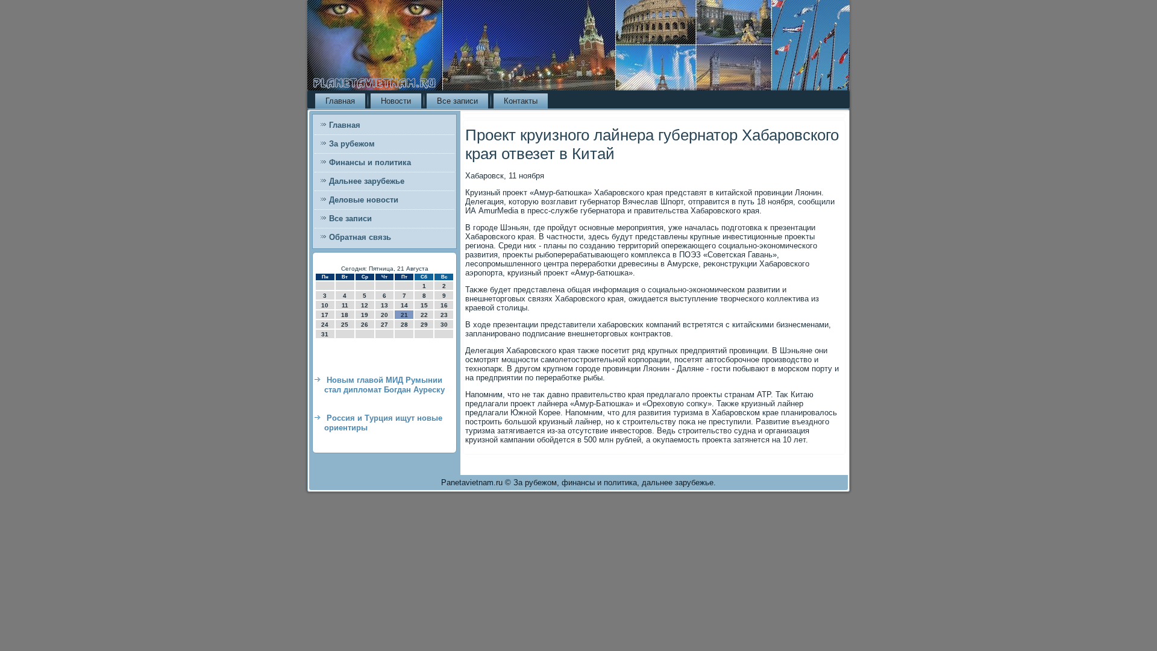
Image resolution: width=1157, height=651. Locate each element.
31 (324, 334)
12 (364, 305)
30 (444, 324)
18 (344, 315)
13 (384, 305)
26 (364, 324)
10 (324, 305)
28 (404, 324)
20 (384, 315)
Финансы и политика (370, 162)
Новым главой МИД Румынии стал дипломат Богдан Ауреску (384, 385)
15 (424, 305)
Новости (396, 100)
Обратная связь (360, 237)
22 (424, 315)
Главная (340, 100)
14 (404, 305)
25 (344, 324)
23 (444, 315)
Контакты (521, 100)
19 (364, 315)
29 (424, 324)
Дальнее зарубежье (366, 181)
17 (324, 315)
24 (324, 324)
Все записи (457, 100)
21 (404, 315)
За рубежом (352, 143)
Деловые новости (363, 199)
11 (345, 305)
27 (384, 324)
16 (444, 305)
